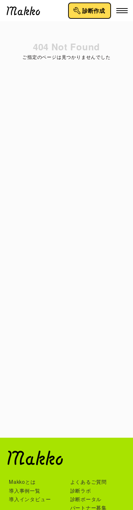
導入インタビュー (30, 499)
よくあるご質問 (88, 481)
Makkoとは (22, 481)
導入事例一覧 (24, 490)
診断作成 (93, 11)
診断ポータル (86, 499)
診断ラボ (80, 490)
